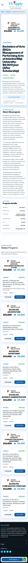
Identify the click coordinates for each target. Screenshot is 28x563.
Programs (8, 11)
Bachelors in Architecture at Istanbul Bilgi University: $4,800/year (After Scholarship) (13, 327)
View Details (8, 297)
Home (2, 11)
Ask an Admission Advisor (14, 97)
